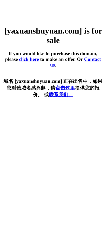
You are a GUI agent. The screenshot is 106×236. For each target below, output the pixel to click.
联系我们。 (61, 94)
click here (29, 59)
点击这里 (65, 88)
